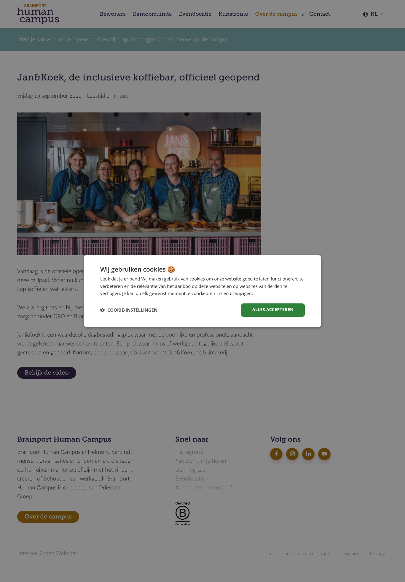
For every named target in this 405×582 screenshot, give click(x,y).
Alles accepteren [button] (273, 310)
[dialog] (202, 291)
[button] (128, 310)
